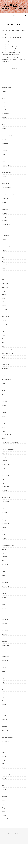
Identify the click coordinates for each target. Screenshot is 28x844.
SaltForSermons (14, 5)
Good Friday (5, 375)
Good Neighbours (6, 379)
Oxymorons (5, 564)
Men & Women (5, 523)
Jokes (3, 479)
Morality (4, 538)
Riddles (4, 663)
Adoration (4, 91)
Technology (5, 730)
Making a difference (7, 516)
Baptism (4, 117)
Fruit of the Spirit (6, 327)
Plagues (4, 593)
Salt (3, 675)
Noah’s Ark (4, 560)
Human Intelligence (7, 453)
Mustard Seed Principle (8, 545)
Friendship (4, 324)
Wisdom (4, 793)
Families (4, 305)
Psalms (3, 627)
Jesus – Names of (6, 475)
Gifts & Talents (6, 339)
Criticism (4, 250)
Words (3, 800)
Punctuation (5, 630)
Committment (5, 198)
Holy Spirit (4, 423)
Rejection (4, 641)
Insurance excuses (7, 464)
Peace (3, 575)
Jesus (3, 471)
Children (4, 158)
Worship (4, 815)
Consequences (5, 217)
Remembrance (5, 649)
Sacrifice (4, 667)
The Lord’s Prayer (6, 745)
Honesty (4, 427)
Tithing (3, 752)
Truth (3, 767)
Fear (3, 313)
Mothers (4, 542)
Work (3, 804)
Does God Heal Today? (8, 435)
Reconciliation (5, 634)
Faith (3, 302)
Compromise (5, 209)
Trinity (3, 760)
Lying (3, 508)
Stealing (4, 708)
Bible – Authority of (7, 135)
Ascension (4, 110)
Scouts (3, 682)
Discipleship (5, 265)
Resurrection (5, 660)
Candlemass (5, 146)
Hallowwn (4, 405)
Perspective (5, 590)
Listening (4, 494)
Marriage (4, 520)
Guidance (4, 390)
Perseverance (5, 586)
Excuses (4, 294)
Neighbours (5, 553)
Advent (3, 95)
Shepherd (4, 697)
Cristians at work (6, 246)
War (3, 785)
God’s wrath (5, 368)
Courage (4, 228)
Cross (3, 254)
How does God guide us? (8, 449)
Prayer (3, 604)
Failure (3, 298)
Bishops (4, 139)
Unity (3, 771)
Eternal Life (5, 283)
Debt (3, 261)
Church (3, 180)
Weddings (4, 789)
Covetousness (5, 235)
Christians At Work (6, 172)
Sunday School (5, 719)
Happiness (4, 409)
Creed (3, 242)
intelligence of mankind (8, 468)
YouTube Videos (6, 819)
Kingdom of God (6, 486)
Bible (3, 132)
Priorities (4, 616)
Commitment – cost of (7, 195)
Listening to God (6, 497)
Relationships (5, 645)
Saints (3, 671)
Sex (3, 689)
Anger (3, 106)
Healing (4, 412)
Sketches (4, 704)
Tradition (4, 756)
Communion (5, 202)
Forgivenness (5, 316)
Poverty (4, 597)
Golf (3, 372)
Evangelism (5, 291)
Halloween (4, 401)
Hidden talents (5, 420)
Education (4, 276)
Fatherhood (5, 309)
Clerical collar (5, 191)
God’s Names (5, 364)
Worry (3, 808)
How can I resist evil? (7, 446)
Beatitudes (4, 121)
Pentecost (4, 579)
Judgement (14, 22)
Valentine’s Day (6, 774)
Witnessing (4, 796)
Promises (4, 623)
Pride (3, 612)
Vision (3, 782)
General (4, 438)
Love (3, 505)
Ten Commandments (7, 737)
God (3, 346)
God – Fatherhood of (7, 353)
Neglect (4, 549)
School (3, 678)
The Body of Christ (7, 741)
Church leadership (6, 187)
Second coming (6, 686)
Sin (2, 700)
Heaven (4, 416)
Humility (4, 457)
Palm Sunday (5, 567)
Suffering (4, 715)
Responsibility (5, 656)
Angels (3, 102)
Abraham (4, 84)
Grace (3, 387)
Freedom (4, 320)
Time (3, 748)
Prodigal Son (5, 619)
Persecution (5, 582)
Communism (5, 206)
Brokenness (5, 143)
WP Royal (17, 833)
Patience (4, 571)
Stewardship (5, 712)
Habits (3, 398)
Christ (3, 161)
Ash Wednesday (6, 113)
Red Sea (4, 638)
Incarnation (4, 460)
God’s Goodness (6, 357)
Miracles (4, 527)
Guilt (3, 394)
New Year (4, 556)
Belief (3, 124)
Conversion (5, 220)
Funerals (4, 331)
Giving (3, 342)
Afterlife (4, 99)
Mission (4, 531)
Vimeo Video (5, 778)
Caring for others (6, 150)
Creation (4, 239)
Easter (3, 272)
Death (3, 257)
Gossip (3, 383)
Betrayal (4, 128)
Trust (3, 763)
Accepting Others (6, 87)
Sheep (3, 693)
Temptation (5, 734)
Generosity (5, 335)
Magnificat (4, 512)
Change (4, 154)
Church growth (5, 183)
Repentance (5, 652)
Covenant (4, 231)
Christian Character (7, 165)
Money (3, 534)
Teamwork (4, 726)
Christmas (4, 176)
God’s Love (5, 361)
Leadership (5, 490)
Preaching (4, 608)
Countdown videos (7, 224)
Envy (3, 279)
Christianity (4, 169)
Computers (5, 213)
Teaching (4, 723)
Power (3, 601)
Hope (3, 431)
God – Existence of (7, 350)
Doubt (3, 268)
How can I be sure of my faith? (10, 442)
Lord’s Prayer (5, 501)
